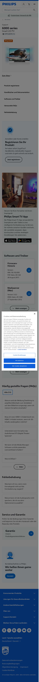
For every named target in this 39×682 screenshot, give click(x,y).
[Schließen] (33, 313)
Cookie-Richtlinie (25, 349)
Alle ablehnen (19, 361)
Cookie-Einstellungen (18, 355)
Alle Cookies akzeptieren (18, 366)
